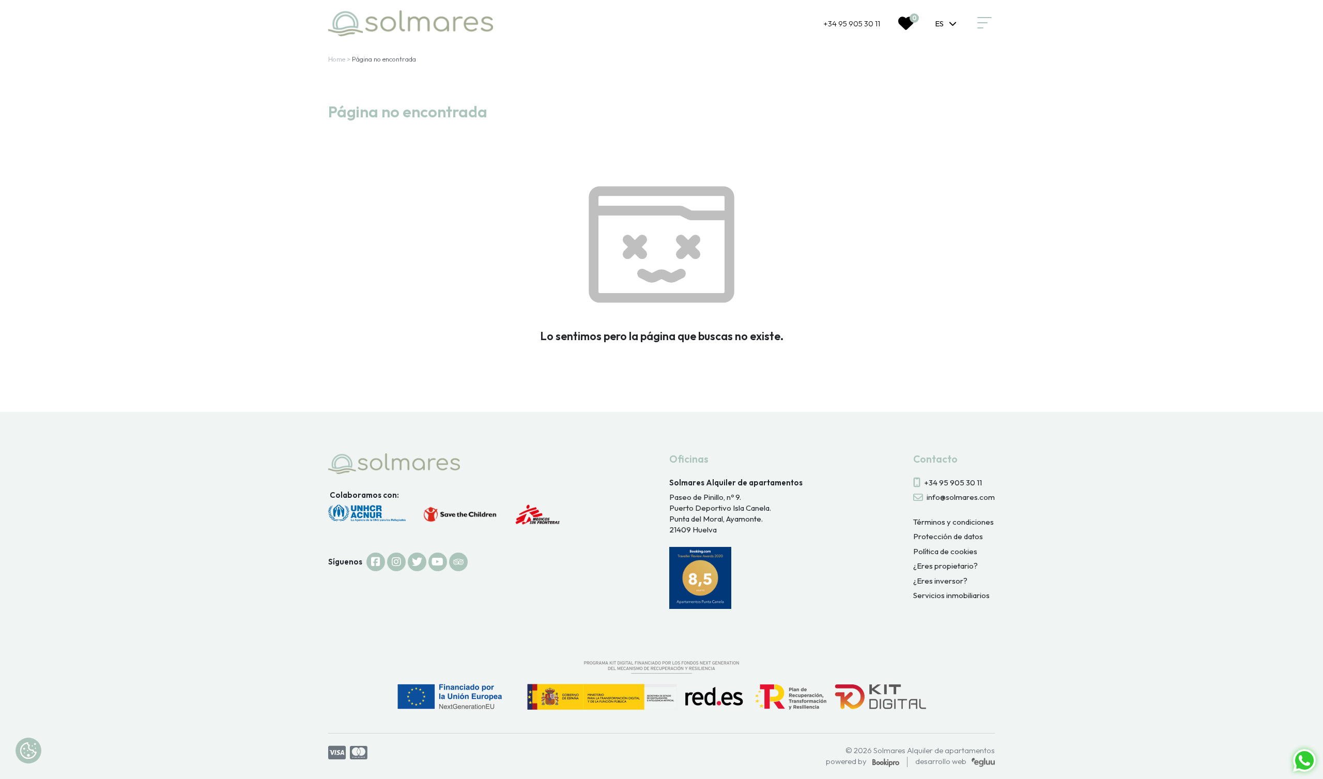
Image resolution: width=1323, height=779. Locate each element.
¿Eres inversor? (940, 581)
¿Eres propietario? (945, 566)
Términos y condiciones (953, 522)
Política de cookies (945, 551)
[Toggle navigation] (984, 23)
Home (336, 59)
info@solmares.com (961, 497)
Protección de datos (948, 536)
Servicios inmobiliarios (951, 595)
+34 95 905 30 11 (851, 23)
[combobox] (946, 23)
